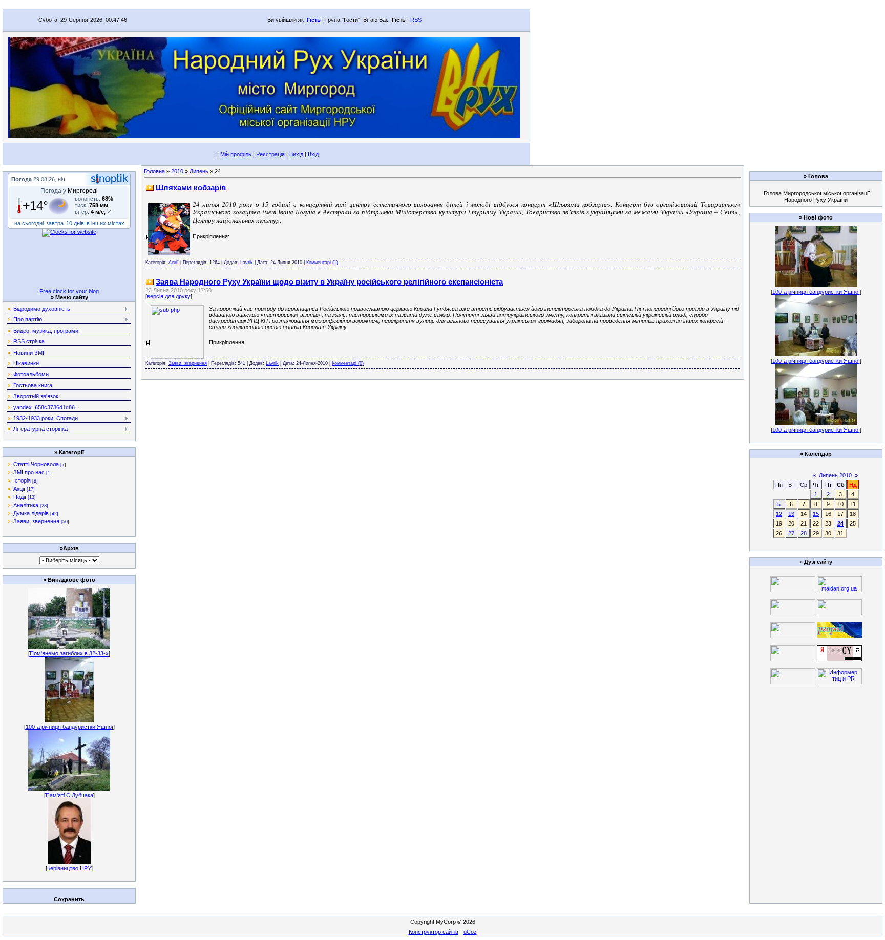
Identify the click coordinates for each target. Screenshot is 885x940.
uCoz (470, 932)
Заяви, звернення (36, 521)
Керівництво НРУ (69, 868)
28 (803, 533)
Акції (19, 489)
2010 (177, 171)
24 (840, 523)
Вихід (296, 154)
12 (779, 514)
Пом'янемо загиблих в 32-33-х (69, 653)
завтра (55, 223)
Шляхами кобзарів (191, 187)
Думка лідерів (31, 513)
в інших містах (105, 223)
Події (19, 497)
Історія (22, 480)
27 (791, 533)
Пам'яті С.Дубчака (69, 795)
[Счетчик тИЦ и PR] (839, 659)
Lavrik (246, 262)
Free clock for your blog (69, 291)
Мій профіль (235, 154)
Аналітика (25, 505)
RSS (416, 20)
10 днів (75, 223)
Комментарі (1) (322, 262)
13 (791, 514)
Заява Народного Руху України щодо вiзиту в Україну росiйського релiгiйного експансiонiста (329, 281)
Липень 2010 (835, 475)
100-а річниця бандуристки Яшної (69, 727)
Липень (198, 171)
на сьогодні (29, 223)
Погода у (69, 190)
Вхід (313, 154)
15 (816, 514)
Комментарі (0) (348, 363)
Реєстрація (270, 154)
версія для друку (169, 296)
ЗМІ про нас (29, 472)
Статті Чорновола (36, 464)
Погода (21, 179)
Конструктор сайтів (433, 932)
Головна (154, 171)
